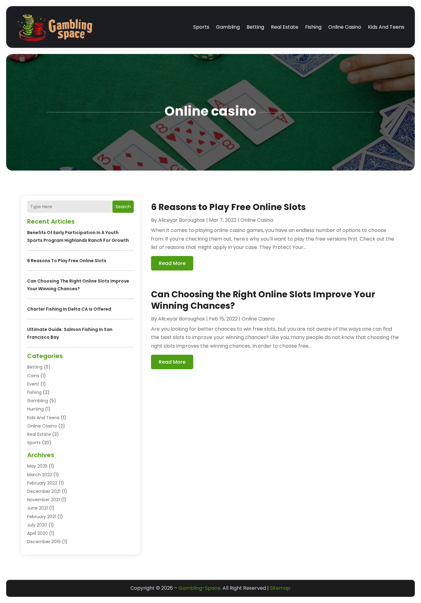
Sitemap (280, 588)
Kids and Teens (386, 27)
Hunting (35, 409)
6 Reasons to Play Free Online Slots (66, 261)
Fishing (313, 27)
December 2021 (43, 491)
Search (123, 207)
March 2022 (39, 475)
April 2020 (37, 533)
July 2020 (37, 525)
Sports (201, 27)
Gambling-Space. (199, 588)
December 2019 (44, 542)
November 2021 (43, 500)
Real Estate (284, 27)
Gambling (228, 27)
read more (172, 263)
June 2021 (37, 508)
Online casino (344, 27)
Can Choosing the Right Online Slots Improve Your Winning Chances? (263, 300)
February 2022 (42, 483)
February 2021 (41, 517)
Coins (33, 376)
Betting (255, 27)
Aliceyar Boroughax (181, 220)
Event (33, 384)
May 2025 (37, 466)
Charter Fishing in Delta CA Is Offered (69, 309)
